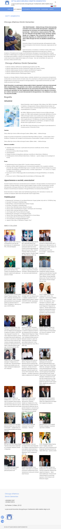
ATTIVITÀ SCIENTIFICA (35, 9)
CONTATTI (51, 9)
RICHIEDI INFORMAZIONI (2, 521)
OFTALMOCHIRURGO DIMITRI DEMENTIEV (28, 1)
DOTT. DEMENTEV (17, 9)
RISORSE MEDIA (44, 9)
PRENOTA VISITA (2, 517)
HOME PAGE (10, 9)
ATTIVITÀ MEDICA (26, 9)
